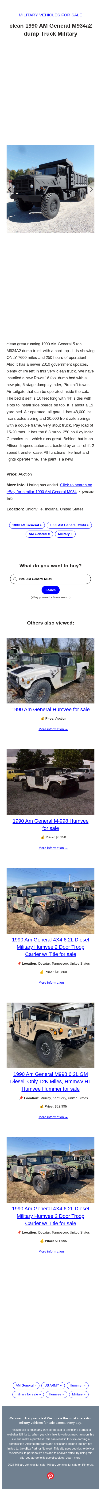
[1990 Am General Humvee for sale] (50, 702)
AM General (38, 534)
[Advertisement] (50, 91)
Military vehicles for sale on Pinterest (70, 1464)
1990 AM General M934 (68, 525)
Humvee (55, 1394)
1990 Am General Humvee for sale (51, 709)
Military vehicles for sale (50, 15)
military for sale (27, 1394)
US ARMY (51, 1385)
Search (51, 590)
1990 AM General (25, 525)
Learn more (73, 1457)
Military (64, 534)
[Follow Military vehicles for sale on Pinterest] (50, 1478)
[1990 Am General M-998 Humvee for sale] (50, 814)
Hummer (76, 1385)
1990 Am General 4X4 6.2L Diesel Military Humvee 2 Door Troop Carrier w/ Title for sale (50, 947)
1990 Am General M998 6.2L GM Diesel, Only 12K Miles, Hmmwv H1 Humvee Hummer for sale (50, 1081)
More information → (53, 729)
